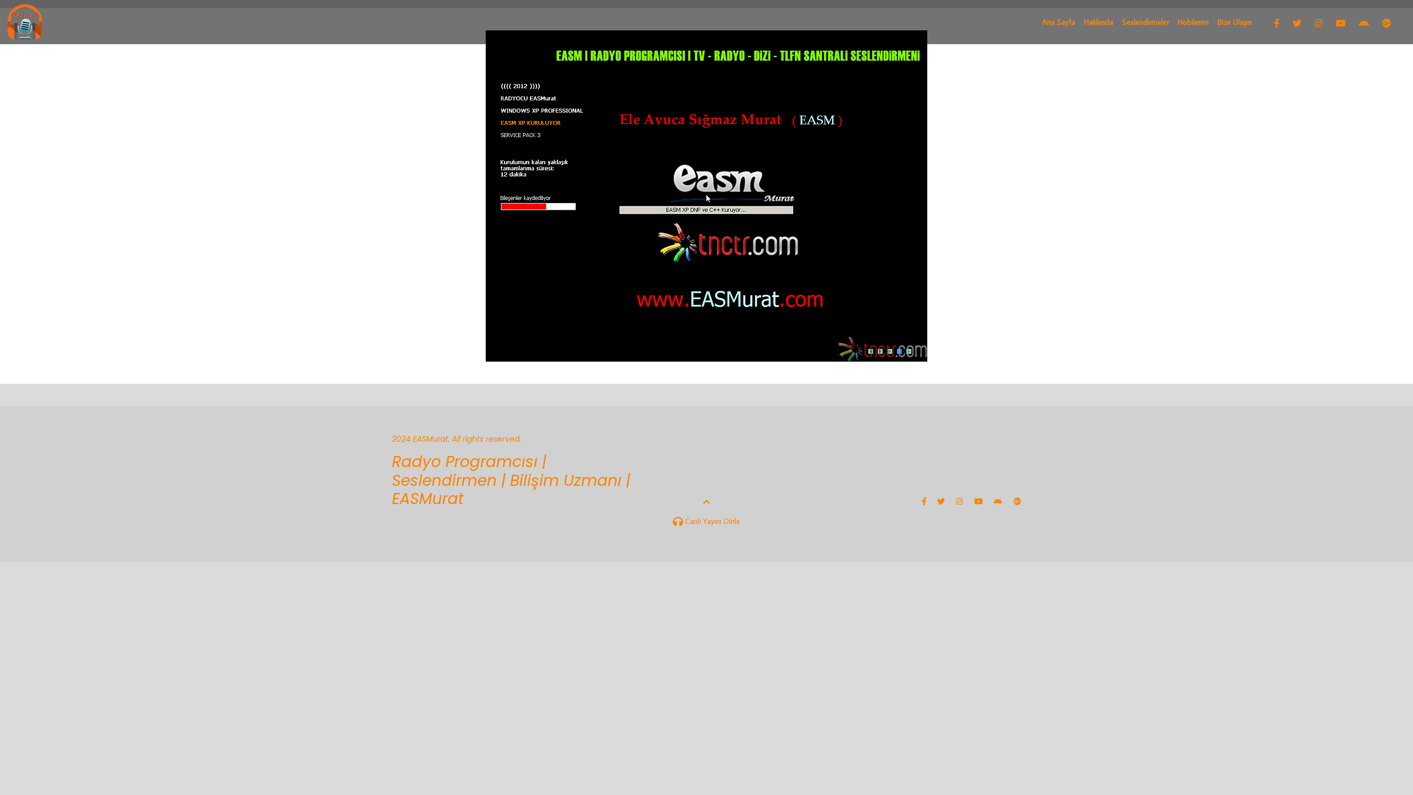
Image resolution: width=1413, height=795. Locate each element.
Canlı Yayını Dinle (711, 521)
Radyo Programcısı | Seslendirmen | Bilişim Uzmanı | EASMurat (511, 480)
